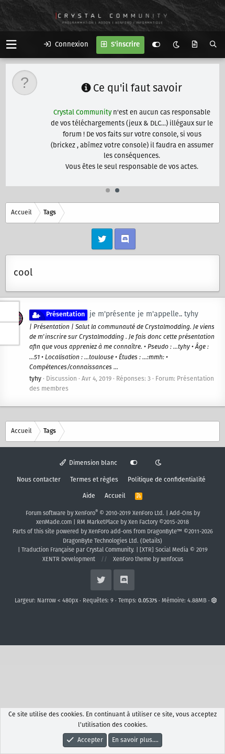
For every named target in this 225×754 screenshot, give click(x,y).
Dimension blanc (92, 463)
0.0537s (147, 601)
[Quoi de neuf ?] (195, 45)
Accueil (115, 496)
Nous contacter (39, 480)
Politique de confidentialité (167, 480)
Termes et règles (94, 480)
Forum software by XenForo (95, 513)
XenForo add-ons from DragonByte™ (135, 531)
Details (151, 541)
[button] (11, 44)
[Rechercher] (213, 45)
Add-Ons (181, 513)
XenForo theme (132, 559)
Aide (89, 496)
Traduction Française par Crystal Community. (77, 550)
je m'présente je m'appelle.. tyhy (122, 314)
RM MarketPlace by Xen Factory (133, 522)
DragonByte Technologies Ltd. (101, 541)
